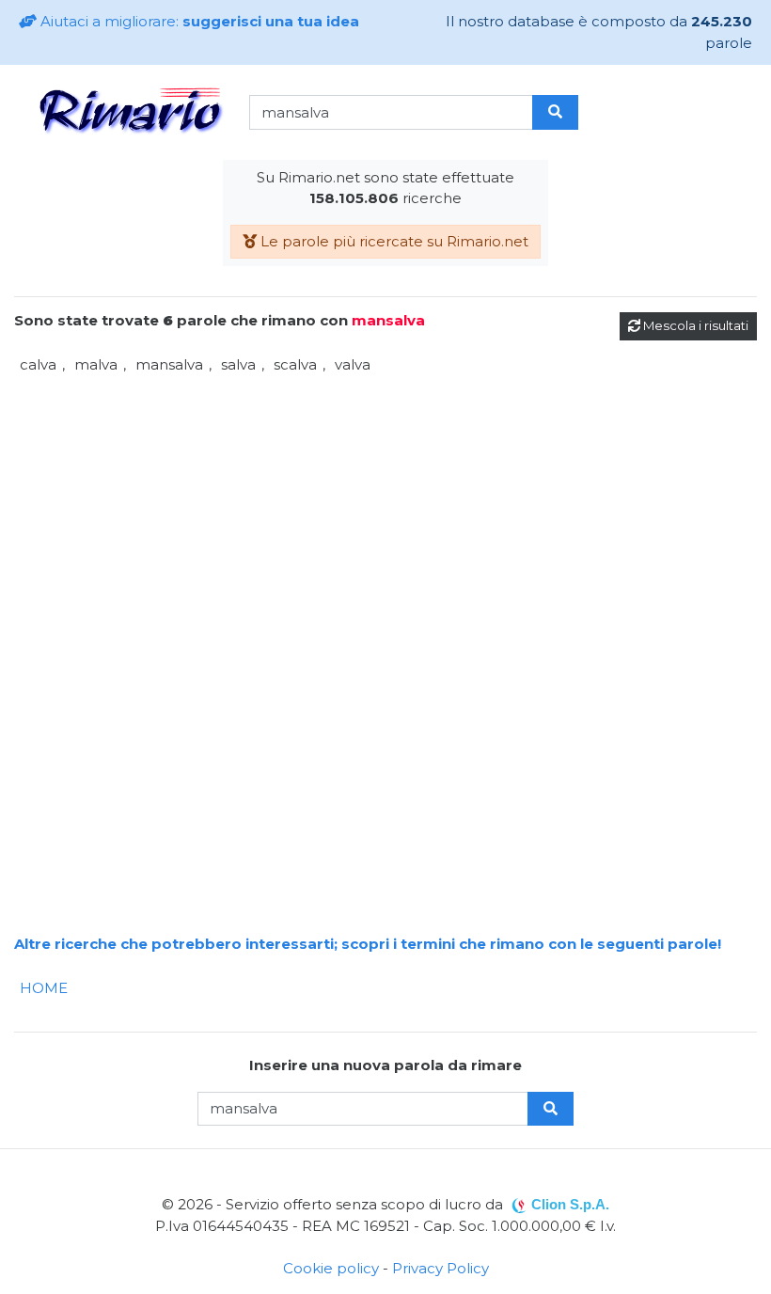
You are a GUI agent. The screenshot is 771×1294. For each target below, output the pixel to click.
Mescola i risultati (694, 325)
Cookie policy (331, 1268)
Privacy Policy (440, 1268)
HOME (44, 988)
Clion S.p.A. (570, 1204)
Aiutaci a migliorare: (198, 21)
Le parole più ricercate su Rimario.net (392, 241)
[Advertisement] (385, 510)
